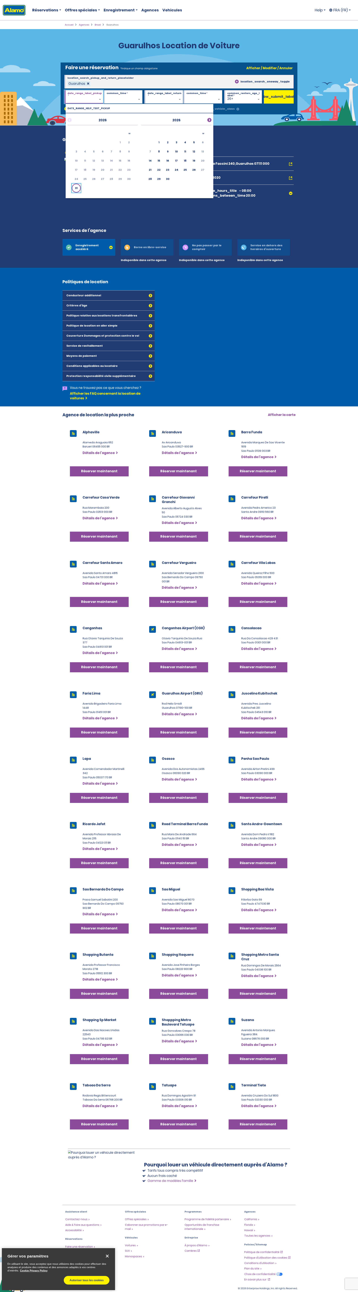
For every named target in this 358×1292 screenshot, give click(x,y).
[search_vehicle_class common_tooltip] (237, 109)
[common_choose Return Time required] (202, 97)
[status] (78, 83)
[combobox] (179, 81)
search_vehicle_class (218, 109)
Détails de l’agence (99, 453)
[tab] (88, 247)
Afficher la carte (282, 415)
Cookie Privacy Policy (34, 1270)
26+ (230, 98)
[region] (58, 1269)
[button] (76, 188)
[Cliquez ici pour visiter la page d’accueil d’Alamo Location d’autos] (13, 10)
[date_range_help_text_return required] (164, 97)
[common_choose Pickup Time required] (123, 97)
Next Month (204, 119)
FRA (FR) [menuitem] (340, 10)
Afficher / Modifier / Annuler (269, 68)
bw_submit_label (279, 96)
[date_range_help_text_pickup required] (84, 97)
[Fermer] (107, 1256)
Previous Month (74, 119)
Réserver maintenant (99, 471)
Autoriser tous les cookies (87, 1280)
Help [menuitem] (319, 10)
